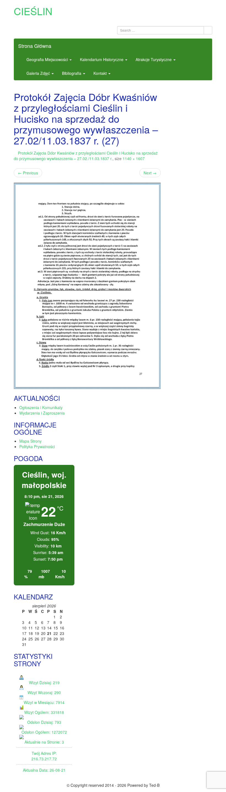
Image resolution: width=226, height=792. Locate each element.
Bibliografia (72, 73)
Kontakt (100, 73)
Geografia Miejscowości (47, 59)
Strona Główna (34, 45)
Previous (28, 173)
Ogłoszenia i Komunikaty (41, 407)
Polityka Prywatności (37, 446)
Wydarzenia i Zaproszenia (42, 413)
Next (150, 173)
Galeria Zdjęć (38, 73)
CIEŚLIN (33, 11)
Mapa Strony (30, 441)
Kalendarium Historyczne (102, 59)
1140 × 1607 (134, 158)
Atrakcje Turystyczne (154, 59)
